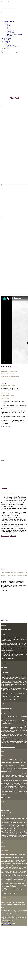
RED (8, 27)
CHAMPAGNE (11, 33)
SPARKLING (10, 31)
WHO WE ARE (8, 44)
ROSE (8, 26)
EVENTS (6, 42)
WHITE (9, 24)
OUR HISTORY (11, 45)
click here (3, 890)
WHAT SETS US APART (13, 46)
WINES (6, 23)
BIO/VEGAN (7, 38)
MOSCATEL (10, 30)
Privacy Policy (7, 924)
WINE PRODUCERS (9, 21)
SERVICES (7, 41)
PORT (8, 28)
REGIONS (9, 35)
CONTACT (7, 48)
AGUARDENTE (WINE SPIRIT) (15, 34)
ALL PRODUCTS (11, 37)
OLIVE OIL (7, 39)
